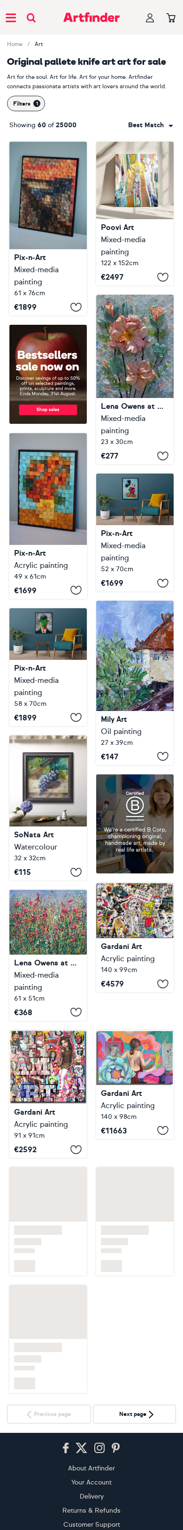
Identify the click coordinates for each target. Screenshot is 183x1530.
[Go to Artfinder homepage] (91, 17)
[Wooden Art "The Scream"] (48, 228)
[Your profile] (150, 18)
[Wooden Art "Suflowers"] (48, 515)
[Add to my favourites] (76, 307)
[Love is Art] (135, 938)
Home (15, 44)
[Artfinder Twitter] (81, 1448)
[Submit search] (31, 17)
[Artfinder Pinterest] (116, 1448)
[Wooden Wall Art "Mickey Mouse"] (135, 532)
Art (39, 44)
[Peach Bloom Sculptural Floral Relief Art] (135, 379)
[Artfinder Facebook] (66, 1448)
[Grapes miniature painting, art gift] (48, 807)
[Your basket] (171, 18)
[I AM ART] (48, 1094)
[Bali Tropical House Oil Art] (135, 683)
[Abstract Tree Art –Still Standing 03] (135, 213)
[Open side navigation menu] (11, 17)
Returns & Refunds (91, 1511)
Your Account (91, 1482)
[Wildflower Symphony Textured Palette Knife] (48, 955)
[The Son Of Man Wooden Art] (48, 667)
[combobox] (151, 125)
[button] (151, 125)
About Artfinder (91, 1468)
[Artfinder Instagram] (99, 1448)
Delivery (92, 1496)
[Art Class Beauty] (135, 1056)
